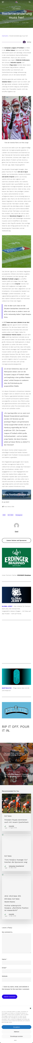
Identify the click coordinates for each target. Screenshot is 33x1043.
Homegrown (19, 515)
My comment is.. (7, 932)
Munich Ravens (9, 902)
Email (4, 968)
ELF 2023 (10, 515)
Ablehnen (16, 1031)
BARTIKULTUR (6, 688)
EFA (19, 896)
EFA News (8, 899)
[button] (30, 1008)
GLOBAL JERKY (7, 606)
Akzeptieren (16, 1027)
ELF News (16, 8)
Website (4, 976)
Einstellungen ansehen (16, 1036)
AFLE (6, 896)
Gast (7, 22)
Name (4, 959)
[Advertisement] (16, 641)
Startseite (5, 36)
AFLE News (13, 896)
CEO (4, 515)
